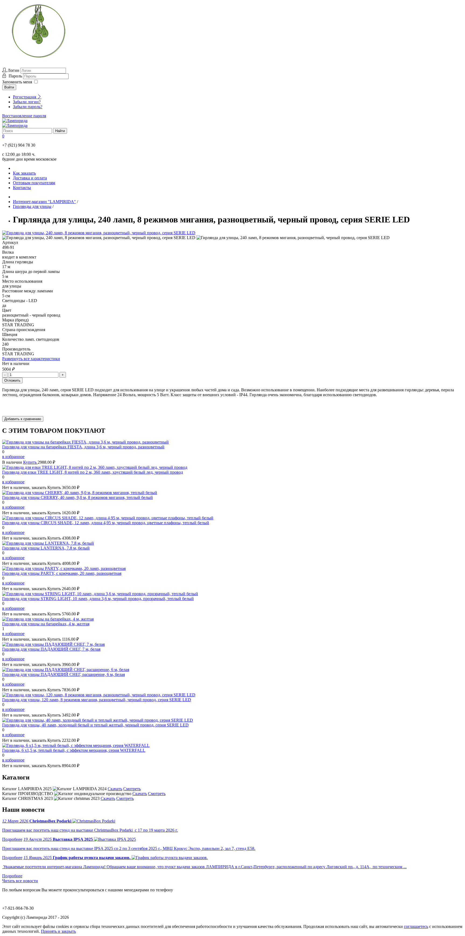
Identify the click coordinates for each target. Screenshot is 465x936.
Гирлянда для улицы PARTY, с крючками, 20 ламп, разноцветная (61, 573)
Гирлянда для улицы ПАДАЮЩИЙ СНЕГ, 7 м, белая (51, 649)
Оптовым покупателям (34, 182)
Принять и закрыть (58, 931)
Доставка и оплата (30, 178)
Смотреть (132, 788)
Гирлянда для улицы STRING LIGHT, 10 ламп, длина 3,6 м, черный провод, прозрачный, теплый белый (98, 598)
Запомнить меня (17, 82)
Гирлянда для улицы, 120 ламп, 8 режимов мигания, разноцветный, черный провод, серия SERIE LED (96, 699)
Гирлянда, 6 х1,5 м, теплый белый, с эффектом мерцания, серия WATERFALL (73, 750)
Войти (9, 87)
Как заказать (24, 173)
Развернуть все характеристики (31, 358)
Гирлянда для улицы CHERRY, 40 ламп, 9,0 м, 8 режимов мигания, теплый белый (77, 497)
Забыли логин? (27, 102)
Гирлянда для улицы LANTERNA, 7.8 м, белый (46, 548)
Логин (13, 70)
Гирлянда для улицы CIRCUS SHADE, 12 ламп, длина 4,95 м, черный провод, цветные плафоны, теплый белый (105, 522)
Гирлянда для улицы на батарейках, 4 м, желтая (45, 624)
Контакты (22, 187)
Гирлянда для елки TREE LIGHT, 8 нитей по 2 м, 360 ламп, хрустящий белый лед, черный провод (92, 472)
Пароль (16, 76)
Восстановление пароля (24, 116)
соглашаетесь (416, 926)
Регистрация (25, 97)
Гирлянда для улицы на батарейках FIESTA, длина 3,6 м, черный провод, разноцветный (83, 447)
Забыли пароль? (27, 106)
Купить (30, 462)
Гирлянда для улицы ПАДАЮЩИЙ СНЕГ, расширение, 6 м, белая (63, 674)
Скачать (115, 788)
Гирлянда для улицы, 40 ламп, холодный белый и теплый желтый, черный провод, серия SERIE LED (95, 725)
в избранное (13, 456)
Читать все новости (20, 880)
